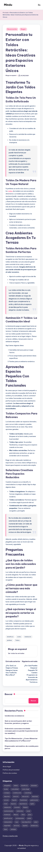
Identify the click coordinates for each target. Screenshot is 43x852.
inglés (32, 804)
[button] (16, 653)
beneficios (10, 637)
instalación (28, 637)
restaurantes (8, 822)
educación (25, 796)
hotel (5, 804)
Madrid (25, 807)
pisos (29, 814)
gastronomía (34, 800)
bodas (6, 789)
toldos (10, 191)
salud (35, 822)
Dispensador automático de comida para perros (21, 747)
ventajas (13, 829)
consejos (7, 793)
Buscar (8, 694)
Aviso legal (7, 766)
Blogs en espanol (17, 649)
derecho (15, 796)
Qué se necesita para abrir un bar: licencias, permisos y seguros (18, 722)
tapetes (25, 825)
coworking (28, 793)
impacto (13, 804)
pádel (29, 818)
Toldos (17, 640)
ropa (16, 822)
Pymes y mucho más (10, 836)
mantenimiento (8, 811)
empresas (35, 796)
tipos (5, 829)
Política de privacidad (11, 770)
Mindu (8, 4)
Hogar (23, 29)
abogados (7, 785)
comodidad (14, 789)
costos (19, 637)
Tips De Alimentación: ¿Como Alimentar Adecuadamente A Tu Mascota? (21, 739)
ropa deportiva (26, 822)
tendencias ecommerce (14, 716)
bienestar (34, 785)
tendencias (34, 825)
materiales (20, 811)
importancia (23, 804)
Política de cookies (10, 773)
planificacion (8, 818)
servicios (16, 825)
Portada (5, 12)
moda (28, 811)
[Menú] (39, 4)
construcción (17, 793)
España (14, 800)
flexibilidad (23, 800)
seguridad (7, 825)
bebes (16, 785)
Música (16, 814)
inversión (17, 807)
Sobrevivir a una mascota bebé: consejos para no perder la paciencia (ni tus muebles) (21, 731)
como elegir (25, 789)
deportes (7, 796)
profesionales (20, 818)
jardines (9, 640)
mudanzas (7, 814)
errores (6, 800)
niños (23, 814)
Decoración (12, 29)
